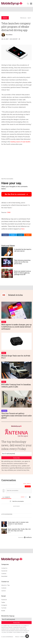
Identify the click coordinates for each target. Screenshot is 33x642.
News (5, 18)
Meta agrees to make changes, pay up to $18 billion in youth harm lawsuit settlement (16, 326)
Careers (3, 591)
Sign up (29, 483)
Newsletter (4, 576)
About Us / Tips (5, 585)
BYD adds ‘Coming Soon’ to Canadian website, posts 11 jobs (16, 385)
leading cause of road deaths (20, 142)
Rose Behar (9, 34)
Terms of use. (24, 637)
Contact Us (4, 568)
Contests (3, 573)
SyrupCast (4, 571)
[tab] (6, 497)
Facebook (5, 235)
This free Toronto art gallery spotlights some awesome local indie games (16, 415)
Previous (23, 18)
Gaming (4, 410)
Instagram (4, 605)
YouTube (3, 608)
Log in (24, 483)
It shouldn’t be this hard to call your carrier (22, 250)
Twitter (12, 235)
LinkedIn (20, 235)
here (22, 229)
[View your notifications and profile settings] (30, 497)
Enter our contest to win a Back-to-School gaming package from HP (22, 272)
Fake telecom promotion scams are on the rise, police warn (22, 261)
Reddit (28, 235)
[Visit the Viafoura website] (28, 537)
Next (29, 18)
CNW (8, 212)
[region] (16, 509)
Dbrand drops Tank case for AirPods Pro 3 (15, 357)
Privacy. (17, 637)
